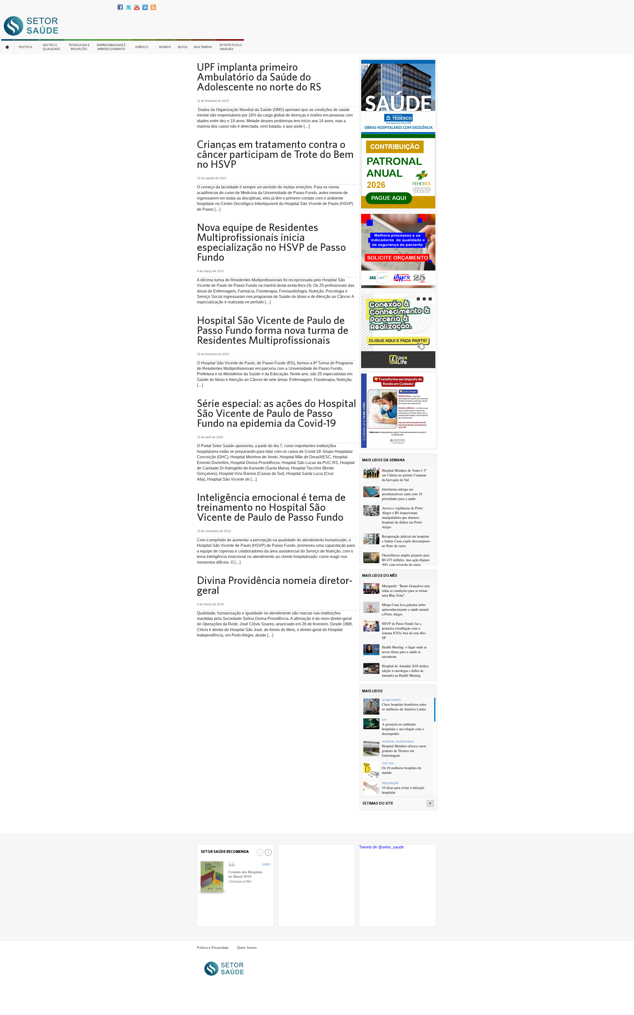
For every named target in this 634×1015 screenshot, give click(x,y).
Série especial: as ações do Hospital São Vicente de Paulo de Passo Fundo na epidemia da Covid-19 (276, 413)
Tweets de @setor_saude (381, 847)
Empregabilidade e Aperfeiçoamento (111, 47)
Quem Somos (247, 948)
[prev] (259, 852)
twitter (129, 7)
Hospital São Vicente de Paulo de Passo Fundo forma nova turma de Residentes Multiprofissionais (272, 330)
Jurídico (141, 47)
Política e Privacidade (212, 948)
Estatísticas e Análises (231, 47)
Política (25, 47)
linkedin (145, 7)
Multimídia (203, 47)
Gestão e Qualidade (51, 47)
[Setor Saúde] (33, 26)
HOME (7, 46)
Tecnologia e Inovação (79, 47)
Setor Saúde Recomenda (225, 851)
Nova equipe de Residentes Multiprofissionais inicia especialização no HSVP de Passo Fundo (271, 242)
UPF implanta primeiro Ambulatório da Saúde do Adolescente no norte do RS (259, 76)
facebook (120, 7)
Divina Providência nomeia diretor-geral (275, 585)
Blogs (182, 47)
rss (153, 7)
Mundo (165, 47)
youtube (137, 7)
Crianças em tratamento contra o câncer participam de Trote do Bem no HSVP (275, 154)
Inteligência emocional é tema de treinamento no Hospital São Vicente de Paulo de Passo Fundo (271, 507)
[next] (268, 852)
